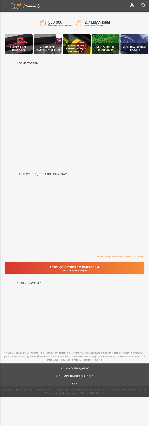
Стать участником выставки (74, 376)
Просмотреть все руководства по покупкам (119, 256)
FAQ (74, 383)
